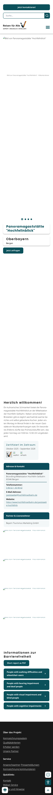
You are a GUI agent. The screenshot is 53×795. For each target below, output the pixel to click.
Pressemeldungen (30, 764)
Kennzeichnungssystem (15, 738)
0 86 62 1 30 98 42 (14, 487)
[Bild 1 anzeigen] (22, 219)
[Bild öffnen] (26, 544)
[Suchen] (47, 16)
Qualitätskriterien (11, 742)
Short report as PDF (16, 663)
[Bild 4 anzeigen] (31, 219)
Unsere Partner (11, 751)
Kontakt (7, 780)
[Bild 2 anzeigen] (25, 219)
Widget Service (10, 784)
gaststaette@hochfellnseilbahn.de (21, 495)
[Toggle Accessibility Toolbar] (48, 782)
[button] (48, 27)
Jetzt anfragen (13, 250)
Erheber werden (11, 746)
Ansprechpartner (11, 764)
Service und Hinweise (14, 789)
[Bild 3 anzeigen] (28, 219)
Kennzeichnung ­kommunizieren (19, 769)
